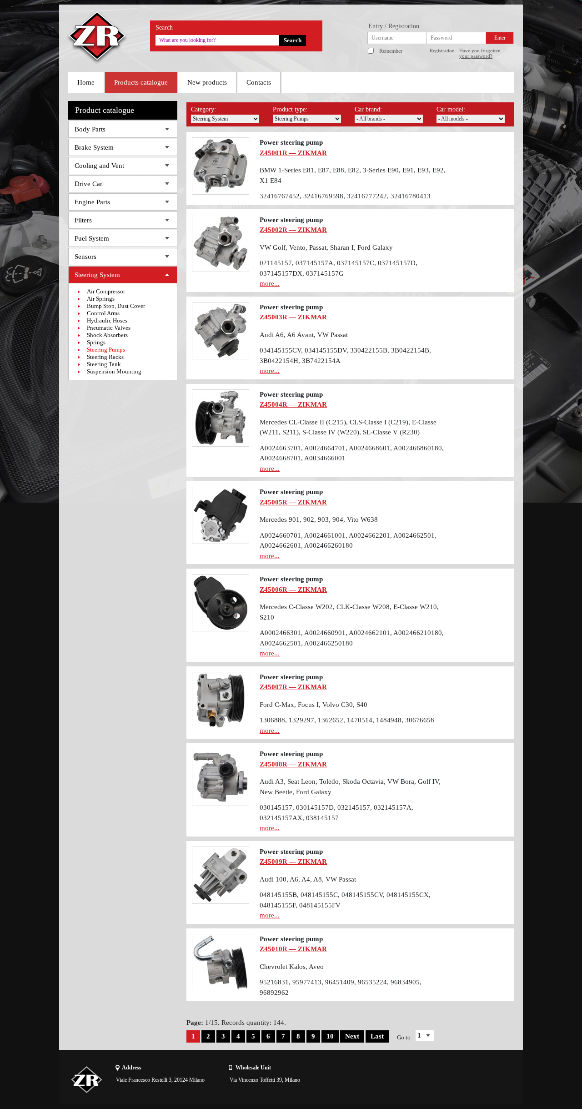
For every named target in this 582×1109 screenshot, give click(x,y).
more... (270, 283)
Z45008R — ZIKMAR (293, 764)
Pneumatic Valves (108, 327)
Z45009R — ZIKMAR (293, 861)
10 (330, 1036)
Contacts (258, 82)
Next (352, 1036)
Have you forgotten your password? (480, 53)
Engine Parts (92, 202)
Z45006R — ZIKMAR (293, 589)
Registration (442, 50)
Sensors (85, 256)
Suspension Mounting (114, 371)
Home (86, 82)
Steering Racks (105, 356)
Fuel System (92, 238)
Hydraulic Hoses (107, 320)
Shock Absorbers (107, 335)
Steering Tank (104, 364)
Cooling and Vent (99, 165)
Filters (83, 220)
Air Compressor (106, 291)
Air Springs (101, 298)
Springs (96, 342)
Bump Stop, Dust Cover (116, 305)
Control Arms (103, 313)
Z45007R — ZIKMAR (293, 687)
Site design (462, 1079)
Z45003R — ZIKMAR (293, 317)
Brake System (94, 147)
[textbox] (217, 40)
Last (377, 1036)
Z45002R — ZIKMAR (293, 229)
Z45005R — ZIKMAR (293, 502)
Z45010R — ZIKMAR (293, 949)
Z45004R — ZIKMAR (293, 404)
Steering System (97, 274)
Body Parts (90, 129)
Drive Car (88, 183)
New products (207, 82)
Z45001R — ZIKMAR (293, 152)
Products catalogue (141, 82)
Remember (390, 51)
